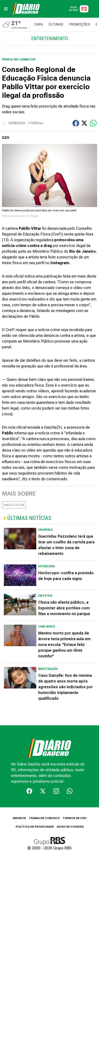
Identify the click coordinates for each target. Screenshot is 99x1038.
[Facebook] (29, 791)
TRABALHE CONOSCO (44, 818)
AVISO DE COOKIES (70, 826)
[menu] (6, 9)
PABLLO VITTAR (14, 505)
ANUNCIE (19, 818)
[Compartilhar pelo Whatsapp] (93, 123)
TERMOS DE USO (75, 818)
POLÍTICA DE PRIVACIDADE (35, 826)
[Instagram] (56, 791)
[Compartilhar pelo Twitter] (84, 123)
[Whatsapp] (70, 791)
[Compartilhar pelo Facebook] (75, 123)
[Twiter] (43, 791)
